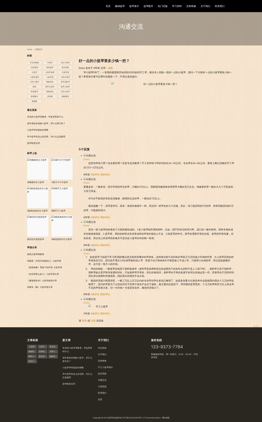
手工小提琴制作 (105, 367)
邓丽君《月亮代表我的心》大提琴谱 (44, 261)
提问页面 (102, 373)
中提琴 (50, 62)
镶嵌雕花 (65, 96)
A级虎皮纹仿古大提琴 (61, 239)
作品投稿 (102, 348)
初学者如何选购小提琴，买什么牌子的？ (46, 123)
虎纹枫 (50, 96)
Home (29, 49)
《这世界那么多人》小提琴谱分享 (43, 274)
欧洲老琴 (34, 91)
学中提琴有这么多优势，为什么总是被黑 (46, 136)
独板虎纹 (50, 91)
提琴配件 (148, 6)
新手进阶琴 (65, 82)
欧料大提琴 (49, 86)
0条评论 (95, 174)
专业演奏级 (34, 62)
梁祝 (34, 86)
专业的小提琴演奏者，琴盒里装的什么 (45, 116)
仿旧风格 (34, 67)
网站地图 (165, 418)
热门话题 (163, 6)
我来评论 (105, 174)
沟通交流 (102, 380)
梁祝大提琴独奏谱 (35, 254)
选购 (110, 67)
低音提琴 (50, 67)
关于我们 (205, 6)
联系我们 (220, 6)
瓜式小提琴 (65, 91)
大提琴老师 (49, 72)
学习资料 (177, 6)
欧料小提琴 (65, 86)
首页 (108, 6)
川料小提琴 (34, 82)
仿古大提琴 (65, 62)
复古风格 (65, 67)
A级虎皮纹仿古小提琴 (37, 210)
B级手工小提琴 (58, 210)
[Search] (233, 6)
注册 (93, 320)
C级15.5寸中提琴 (59, 182)
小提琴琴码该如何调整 (37, 130)
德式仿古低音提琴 (35, 239)
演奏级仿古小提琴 (35, 182)
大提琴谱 (65, 72)
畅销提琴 (120, 6)
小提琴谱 (50, 77)
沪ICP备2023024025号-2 (133, 418)
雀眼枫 (34, 101)
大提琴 (34, 72)
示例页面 (102, 386)
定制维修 (191, 6)
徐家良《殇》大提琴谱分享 (40, 287)
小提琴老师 (34, 77)
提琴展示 (134, 6)
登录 (84, 320)
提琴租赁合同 (33, 143)
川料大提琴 (65, 77)
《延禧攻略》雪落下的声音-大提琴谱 (44, 267)
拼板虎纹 (50, 82)
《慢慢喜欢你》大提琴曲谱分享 (42, 280)
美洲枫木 (34, 96)
